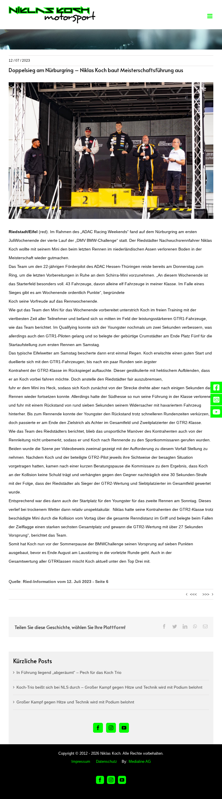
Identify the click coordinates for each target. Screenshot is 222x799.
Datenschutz (106, 761)
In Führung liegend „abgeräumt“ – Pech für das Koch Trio (68, 672)
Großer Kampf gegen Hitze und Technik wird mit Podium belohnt (75, 702)
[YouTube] (124, 728)
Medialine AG (140, 761)
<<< (193, 594)
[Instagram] (111, 728)
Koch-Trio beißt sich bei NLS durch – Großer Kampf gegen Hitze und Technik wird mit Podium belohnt (109, 687)
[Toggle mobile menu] (210, 16)
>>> (205, 594)
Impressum (80, 761)
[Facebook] (98, 728)
